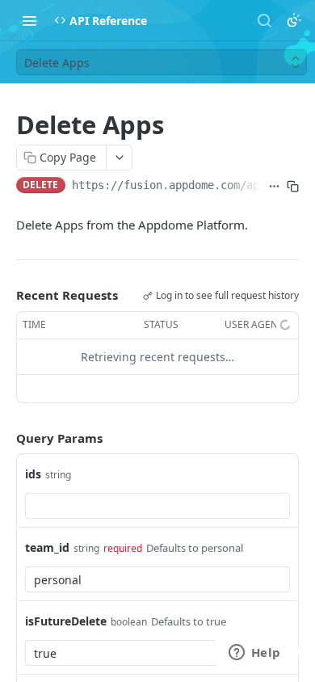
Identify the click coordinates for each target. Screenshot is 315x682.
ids (33, 474)
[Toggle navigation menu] (29, 20)
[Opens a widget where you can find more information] (254, 654)
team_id (47, 547)
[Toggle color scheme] (294, 20)
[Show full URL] (274, 186)
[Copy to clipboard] (293, 186)
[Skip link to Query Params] (5, 438)
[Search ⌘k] (264, 20)
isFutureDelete (66, 621)
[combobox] (157, 506)
